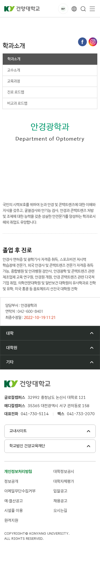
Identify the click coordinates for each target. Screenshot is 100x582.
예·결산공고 (13, 501)
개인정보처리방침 (18, 471)
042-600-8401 (31, 173)
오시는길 (60, 510)
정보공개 (11, 481)
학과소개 (90, 23)
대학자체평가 (63, 481)
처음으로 (9, 23)
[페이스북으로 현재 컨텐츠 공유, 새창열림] (82, 41)
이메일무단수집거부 (19, 491)
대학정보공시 (63, 471)
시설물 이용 (13, 510)
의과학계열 (45, 23)
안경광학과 (68, 23)
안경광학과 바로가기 (34, 187)
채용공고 (60, 501)
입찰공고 (60, 491)
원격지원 (11, 520)
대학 (26, 23)
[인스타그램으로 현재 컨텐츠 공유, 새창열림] (92, 41)
